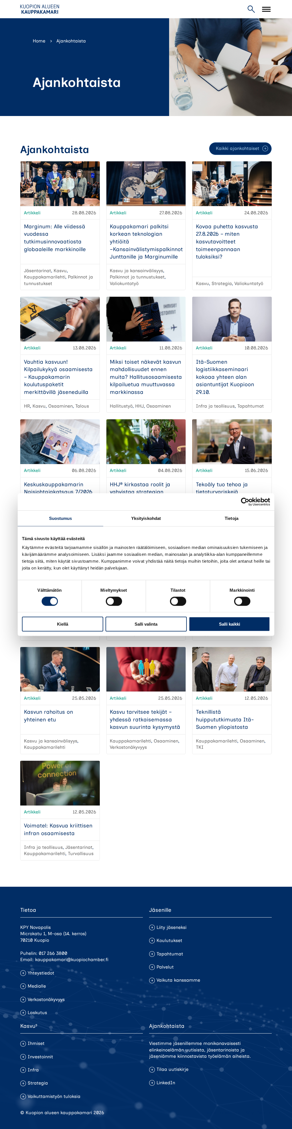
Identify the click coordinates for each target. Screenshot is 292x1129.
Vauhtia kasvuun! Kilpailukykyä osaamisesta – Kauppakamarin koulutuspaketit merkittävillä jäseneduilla (58, 377)
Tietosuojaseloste (221, 1112)
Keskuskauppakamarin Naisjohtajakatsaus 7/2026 (58, 488)
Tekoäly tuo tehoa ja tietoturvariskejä (222, 488)
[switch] (114, 601)
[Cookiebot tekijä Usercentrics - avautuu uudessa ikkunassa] (245, 501)
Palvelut (165, 967)
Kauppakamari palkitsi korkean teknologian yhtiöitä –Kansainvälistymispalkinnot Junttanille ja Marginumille (146, 241)
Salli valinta (146, 624)
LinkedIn (166, 1082)
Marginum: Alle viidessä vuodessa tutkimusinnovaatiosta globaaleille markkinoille (55, 238)
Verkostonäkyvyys (46, 999)
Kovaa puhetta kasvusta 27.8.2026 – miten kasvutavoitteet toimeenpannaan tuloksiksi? (227, 241)
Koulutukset (169, 940)
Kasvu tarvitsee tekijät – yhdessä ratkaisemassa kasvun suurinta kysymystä (145, 719)
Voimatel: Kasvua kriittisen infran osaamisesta (58, 829)
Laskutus (37, 1012)
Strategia (38, 1083)
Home (39, 41)
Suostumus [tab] (60, 518)
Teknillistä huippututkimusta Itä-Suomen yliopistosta (225, 719)
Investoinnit (40, 1056)
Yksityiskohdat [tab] (146, 518)
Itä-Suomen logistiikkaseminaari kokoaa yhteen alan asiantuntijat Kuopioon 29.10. (225, 377)
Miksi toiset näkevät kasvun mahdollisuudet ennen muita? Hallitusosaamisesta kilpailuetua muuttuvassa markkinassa (146, 377)
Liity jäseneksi (171, 927)
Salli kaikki (229, 624)
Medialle (37, 986)
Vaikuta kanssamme (178, 980)
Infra (33, 1070)
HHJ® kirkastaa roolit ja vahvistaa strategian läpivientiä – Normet (140, 492)
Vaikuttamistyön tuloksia (54, 1096)
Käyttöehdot (259, 1112)
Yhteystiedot (41, 973)
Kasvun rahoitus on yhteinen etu (48, 716)
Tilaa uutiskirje (172, 1069)
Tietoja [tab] (231, 518)
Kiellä (62, 624)
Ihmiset (36, 1043)
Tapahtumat (170, 954)
